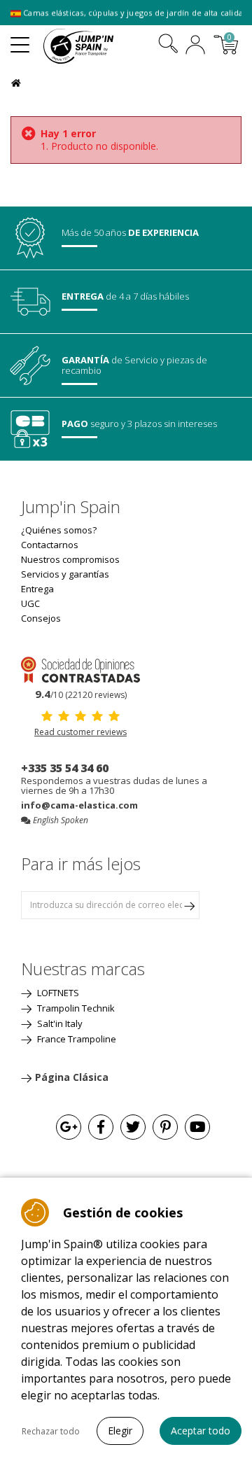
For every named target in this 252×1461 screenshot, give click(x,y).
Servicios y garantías (65, 574)
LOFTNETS (57, 992)
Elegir (120, 1430)
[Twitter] (133, 1127)
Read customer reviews (80, 732)
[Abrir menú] (20, 39)
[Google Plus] (68, 1127)
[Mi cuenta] (195, 46)
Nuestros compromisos (70, 559)
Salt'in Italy (59, 1023)
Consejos (41, 618)
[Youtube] (197, 1127)
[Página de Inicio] (17, 82)
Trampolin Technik (75, 1008)
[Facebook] (100, 1127)
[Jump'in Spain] (95, 46)
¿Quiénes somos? (59, 530)
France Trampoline (75, 1039)
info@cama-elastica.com (79, 805)
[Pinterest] (165, 1127)
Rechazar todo (51, 1431)
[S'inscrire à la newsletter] (189, 905)
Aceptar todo (200, 1430)
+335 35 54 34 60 (64, 768)
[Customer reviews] (80, 668)
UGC (30, 603)
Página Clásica (71, 1077)
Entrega (37, 588)
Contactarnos (49, 544)
